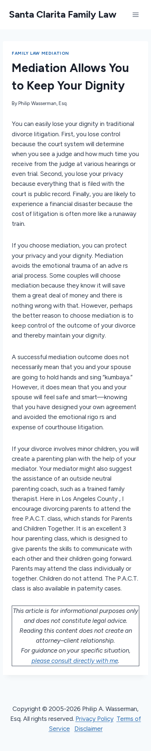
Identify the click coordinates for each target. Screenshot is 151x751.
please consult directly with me (75, 660)
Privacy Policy (95, 718)
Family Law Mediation (40, 53)
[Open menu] (135, 14)
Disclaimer (88, 728)
